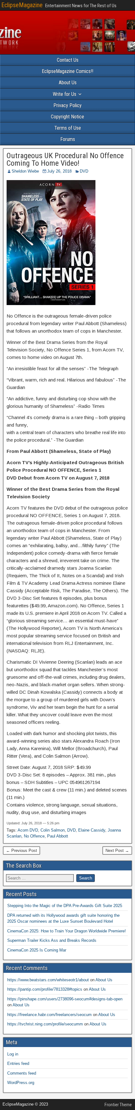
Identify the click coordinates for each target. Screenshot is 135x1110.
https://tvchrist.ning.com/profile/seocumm (45, 1024)
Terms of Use (67, 128)
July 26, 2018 (59, 171)
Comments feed (21, 1073)
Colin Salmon (52, 830)
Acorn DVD (28, 830)
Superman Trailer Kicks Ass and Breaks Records (51, 940)
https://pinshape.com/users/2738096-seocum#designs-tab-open (64, 999)
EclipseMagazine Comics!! (67, 71)
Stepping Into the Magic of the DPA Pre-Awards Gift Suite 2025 (64, 905)
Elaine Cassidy (91, 830)
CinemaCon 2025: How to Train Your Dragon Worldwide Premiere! (66, 931)
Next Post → (117, 850)
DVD (84, 171)
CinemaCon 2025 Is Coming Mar (36, 950)
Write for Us (64, 94)
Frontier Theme (118, 1104)
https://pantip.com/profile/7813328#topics (44, 989)
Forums (67, 139)
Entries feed (18, 1063)
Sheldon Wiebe (25, 171)
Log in (12, 1054)
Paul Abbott (57, 836)
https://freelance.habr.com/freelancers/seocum (49, 1014)
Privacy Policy (67, 105)
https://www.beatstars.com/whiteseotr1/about (48, 980)
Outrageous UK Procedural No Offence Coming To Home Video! (65, 159)
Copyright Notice (67, 117)
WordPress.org (20, 1082)
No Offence (34, 836)
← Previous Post (21, 850)
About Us (68, 83)
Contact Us (67, 60)
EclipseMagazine (22, 5)
